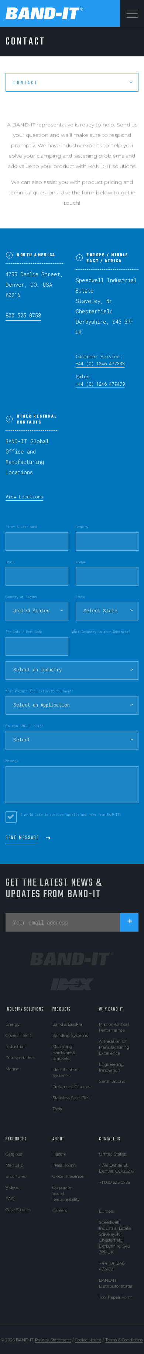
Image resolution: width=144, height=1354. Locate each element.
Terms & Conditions (124, 1340)
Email (10, 562)
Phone (80, 562)
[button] (37, 611)
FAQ (10, 1198)
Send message (22, 838)
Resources (16, 1139)
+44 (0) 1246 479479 (100, 384)
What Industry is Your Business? (101, 632)
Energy (13, 1024)
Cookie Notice (88, 1340)
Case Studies (18, 1209)
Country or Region (21, 597)
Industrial (15, 1046)
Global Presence (67, 1176)
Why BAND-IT (111, 1009)
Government (18, 1035)
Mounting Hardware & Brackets (63, 1052)
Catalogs (14, 1154)
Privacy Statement (53, 1340)
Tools (57, 1108)
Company (82, 527)
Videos (12, 1187)
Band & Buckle (67, 1024)
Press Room (64, 1165)
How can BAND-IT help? (24, 726)
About (58, 1139)
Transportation (20, 1057)
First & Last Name (21, 527)
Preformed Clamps (71, 1086)
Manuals (14, 1165)
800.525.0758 (23, 315)
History (59, 1154)
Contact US (109, 1139)
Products (61, 1009)
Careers (59, 1210)
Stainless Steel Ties (70, 1097)
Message (12, 761)
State (80, 597)
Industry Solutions (25, 1009)
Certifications (112, 1081)
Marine (12, 1068)
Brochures (16, 1176)
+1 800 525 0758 (114, 1182)
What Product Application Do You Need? (39, 691)
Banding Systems (70, 1035)
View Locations (24, 497)
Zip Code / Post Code (24, 632)
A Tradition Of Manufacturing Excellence (114, 1047)
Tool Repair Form (116, 1297)
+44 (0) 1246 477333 (100, 363)
